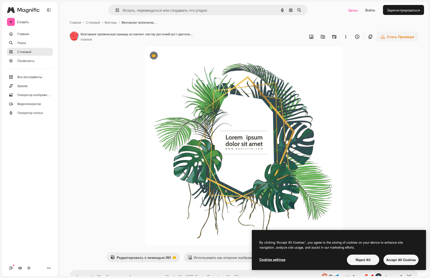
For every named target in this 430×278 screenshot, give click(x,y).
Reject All (363, 259)
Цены (353, 9)
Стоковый (93, 22)
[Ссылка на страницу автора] (74, 37)
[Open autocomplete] (115, 10)
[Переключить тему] (29, 268)
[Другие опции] (346, 37)
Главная (75, 22)
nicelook (86, 39)
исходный (178, 56)
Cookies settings (272, 259)
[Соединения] (11, 268)
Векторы (111, 22)
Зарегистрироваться (403, 9)
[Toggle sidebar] (49, 10)
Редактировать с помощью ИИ (140, 258)
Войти (370, 9)
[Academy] (20, 268)
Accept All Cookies (401, 259)
